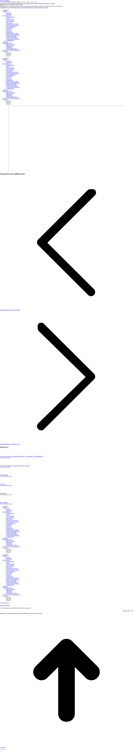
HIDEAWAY (9, 542)
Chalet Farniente (4, 475)
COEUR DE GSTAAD (12, 520)
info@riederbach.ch (5, 605)
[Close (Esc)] (0, 749)
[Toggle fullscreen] (3, 749)
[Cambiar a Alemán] (69, 53)
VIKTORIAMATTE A (12, 545)
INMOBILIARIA (7, 539)
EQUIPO (8, 509)
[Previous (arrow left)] (0, 750)
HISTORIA (9, 510)
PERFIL (5, 508)
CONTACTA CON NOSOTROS (11, 546)
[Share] (2, 749)
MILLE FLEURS (10, 541)
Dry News (2, 484)
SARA (8, 514)
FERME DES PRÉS (11, 532)
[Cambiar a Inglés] (69, 55)
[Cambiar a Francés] (69, 54)
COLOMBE (9, 524)
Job (132, 610)
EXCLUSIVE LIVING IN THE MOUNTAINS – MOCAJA (15, 465)
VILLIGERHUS (10, 516)
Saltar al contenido (4, 0)
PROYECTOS (6, 512)
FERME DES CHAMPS (12, 530)
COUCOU (9, 527)
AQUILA (8, 526)
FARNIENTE (9, 528)
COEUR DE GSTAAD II (12, 521)
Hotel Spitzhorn (4, 502)
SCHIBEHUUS (10, 537)
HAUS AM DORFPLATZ (12, 531)
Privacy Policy (126, 610)
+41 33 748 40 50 (4, 603)
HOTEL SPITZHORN (11, 534)
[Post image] (4, 455)
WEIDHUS (9, 543)
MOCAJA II (9, 519)
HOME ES (6, 506)
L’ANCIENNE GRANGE (12, 535)
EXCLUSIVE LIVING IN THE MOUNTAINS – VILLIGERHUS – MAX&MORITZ (21, 456)
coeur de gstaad (10, 517)
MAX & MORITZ (10, 523)
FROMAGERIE (10, 513)
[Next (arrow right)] (2, 750)
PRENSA (5, 538)
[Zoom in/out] (5, 749)
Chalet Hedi (3, 493)
